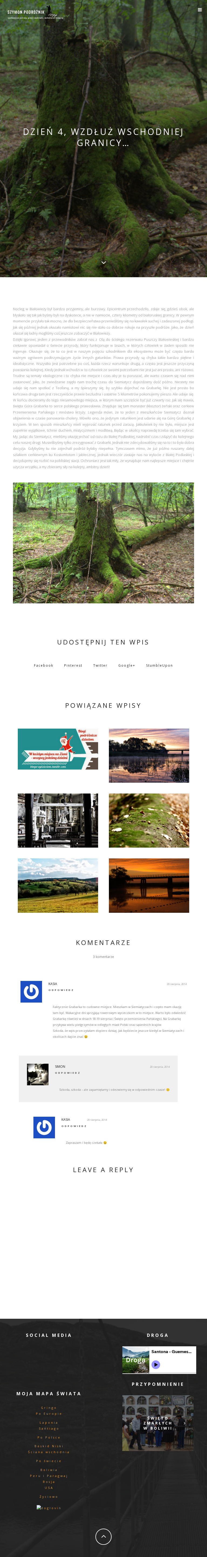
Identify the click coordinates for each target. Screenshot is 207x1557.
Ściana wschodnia (49, 1452)
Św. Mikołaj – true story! (58, 748)
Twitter (100, 665)
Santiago (49, 1428)
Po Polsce (49, 1437)
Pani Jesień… (149, 819)
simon (60, 1066)
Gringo (49, 1408)
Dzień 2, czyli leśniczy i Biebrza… (149, 884)
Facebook (43, 665)
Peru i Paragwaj (49, 1476)
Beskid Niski (49, 1446)
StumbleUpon (159, 665)
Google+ (126, 665)
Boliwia (49, 1470)
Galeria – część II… (149, 754)
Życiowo (49, 1497)
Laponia (49, 1422)
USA (49, 1488)
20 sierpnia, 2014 (177, 984)
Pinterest (73, 665)
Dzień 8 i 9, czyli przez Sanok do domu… (58, 884)
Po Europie (49, 1413)
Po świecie (49, 1461)
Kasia (53, 983)
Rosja (49, 1482)
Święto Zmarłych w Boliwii (157, 1423)
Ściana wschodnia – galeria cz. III (58, 819)
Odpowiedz (61, 990)
